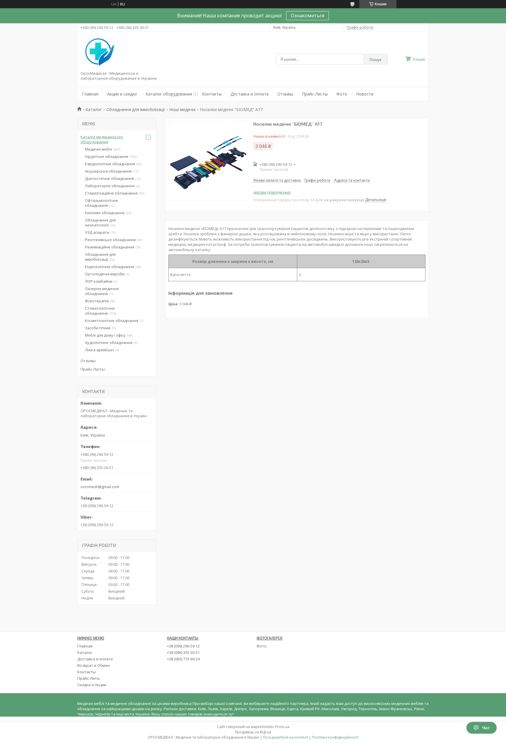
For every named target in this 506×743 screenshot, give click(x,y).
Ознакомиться (307, 15)
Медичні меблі (98, 149)
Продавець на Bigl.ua (253, 732)
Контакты (212, 94)
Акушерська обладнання (108, 171)
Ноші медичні (182, 109)
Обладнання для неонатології (100, 222)
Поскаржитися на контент (285, 737)
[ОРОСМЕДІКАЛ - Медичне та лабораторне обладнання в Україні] (99, 52)
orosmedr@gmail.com (100, 486)
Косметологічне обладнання (111, 320)
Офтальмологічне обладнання (101, 203)
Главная (90, 94)
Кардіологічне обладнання (110, 163)
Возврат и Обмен (93, 665)
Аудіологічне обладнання (108, 342)
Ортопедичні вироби (104, 274)
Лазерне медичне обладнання (102, 291)
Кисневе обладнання (104, 212)
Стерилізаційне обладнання (111, 193)
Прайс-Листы (315, 94)
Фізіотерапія (97, 301)
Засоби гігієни (97, 327)
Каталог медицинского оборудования (102, 139)
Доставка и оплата (249, 94)
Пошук (376, 59)
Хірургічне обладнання (106, 156)
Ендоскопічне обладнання (109, 266)
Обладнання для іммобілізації (135, 109)
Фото (341, 94)
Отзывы (285, 94)
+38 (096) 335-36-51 (183, 652)
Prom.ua (282, 726)
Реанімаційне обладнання (109, 247)
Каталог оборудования (169, 94)
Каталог (94, 109)
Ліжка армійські (99, 349)
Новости (364, 94)
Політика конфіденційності (335, 737)
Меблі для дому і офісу (105, 335)
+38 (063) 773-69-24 (183, 659)
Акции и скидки (122, 94)
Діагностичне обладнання (109, 178)
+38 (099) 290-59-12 (183, 646)
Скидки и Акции (91, 684)
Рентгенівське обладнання (110, 239)
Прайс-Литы (88, 678)
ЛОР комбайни (98, 281)
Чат (486, 727)
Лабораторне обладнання (109, 185)
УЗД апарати (97, 232)
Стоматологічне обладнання (100, 311)
